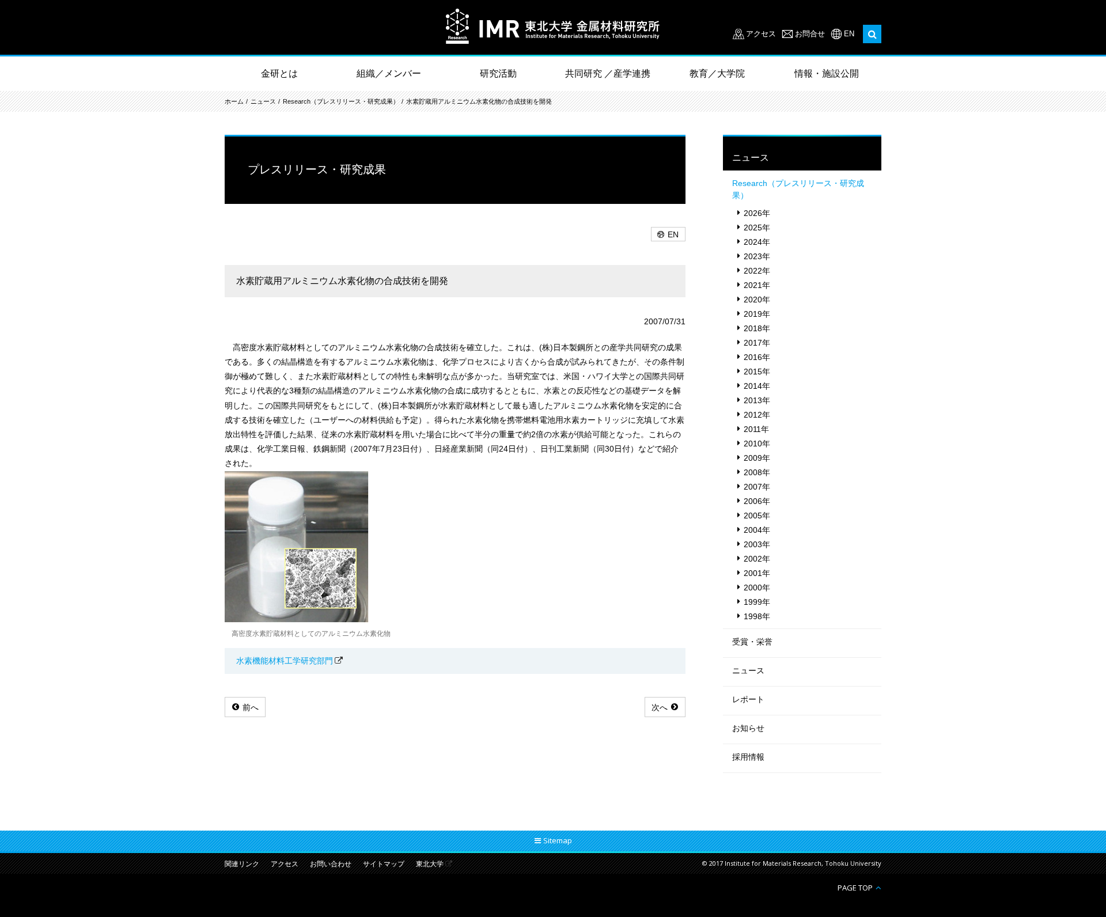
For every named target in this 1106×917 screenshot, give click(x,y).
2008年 (757, 472)
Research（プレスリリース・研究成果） (341, 101)
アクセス (761, 33)
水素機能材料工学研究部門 (284, 660)
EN (849, 33)
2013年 (757, 400)
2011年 (756, 429)
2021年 (757, 285)
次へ (660, 707)
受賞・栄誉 (752, 641)
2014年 (757, 386)
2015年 (757, 371)
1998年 (757, 616)
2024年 (757, 242)
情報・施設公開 (826, 73)
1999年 (757, 602)
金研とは (279, 73)
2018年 (757, 328)
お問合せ (810, 33)
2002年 (757, 558)
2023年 (757, 256)
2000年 (757, 587)
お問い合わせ (330, 864)
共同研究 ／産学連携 (607, 73)
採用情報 (748, 756)
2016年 (757, 357)
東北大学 (430, 864)
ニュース (263, 101)
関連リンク (242, 864)
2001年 (757, 573)
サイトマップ (383, 864)
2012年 (757, 414)
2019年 (757, 314)
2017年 (757, 342)
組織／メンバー (389, 73)
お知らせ (748, 728)
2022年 (757, 270)
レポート (748, 699)
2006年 (757, 501)
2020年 (757, 299)
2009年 (757, 458)
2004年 (757, 530)
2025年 (757, 227)
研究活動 (498, 73)
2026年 (757, 213)
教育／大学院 (717, 73)
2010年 (757, 443)
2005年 (757, 515)
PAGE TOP (855, 887)
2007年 (757, 486)
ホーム (234, 101)
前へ (251, 707)
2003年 (757, 544)
